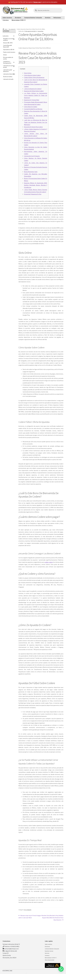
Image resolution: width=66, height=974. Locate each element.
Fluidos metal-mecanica (9, 52)
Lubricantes (8, 36)
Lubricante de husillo (8, 79)
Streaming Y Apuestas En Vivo (32, 194)
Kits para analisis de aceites (8, 58)
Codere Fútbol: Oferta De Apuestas (34, 77)
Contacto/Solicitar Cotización (33, 17)
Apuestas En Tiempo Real (31, 100)
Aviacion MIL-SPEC (8, 43)
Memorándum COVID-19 (18, 20)
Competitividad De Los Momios (33, 109)
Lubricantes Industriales (9, 74)
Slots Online (27, 73)
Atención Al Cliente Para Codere (33, 127)
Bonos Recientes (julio (30, 172)
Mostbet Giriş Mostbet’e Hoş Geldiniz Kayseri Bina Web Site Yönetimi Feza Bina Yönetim (52, 918)
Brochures (18, 17)
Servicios (47, 17)
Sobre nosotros (7, 17)
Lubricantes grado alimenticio (8, 70)
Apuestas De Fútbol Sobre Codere (34, 91)
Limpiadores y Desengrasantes (8, 62)
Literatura (6, 20)
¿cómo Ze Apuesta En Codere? (33, 89)
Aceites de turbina (7, 76)
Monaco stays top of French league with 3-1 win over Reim (29, 917)
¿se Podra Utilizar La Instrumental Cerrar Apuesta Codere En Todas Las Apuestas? (35, 95)
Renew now (37, 2)
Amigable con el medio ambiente (8, 39)
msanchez (40, 31)
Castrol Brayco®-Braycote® (7, 46)
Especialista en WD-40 (8, 49)
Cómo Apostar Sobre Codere (32, 75)
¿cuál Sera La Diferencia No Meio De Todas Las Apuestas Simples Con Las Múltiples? (35, 122)
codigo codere (49, 562)
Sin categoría (12, 29)
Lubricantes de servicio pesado (9, 66)
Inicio (6, 29)
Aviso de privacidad (49, 960)
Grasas (5, 55)
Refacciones (57, 17)
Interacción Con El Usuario (32, 156)
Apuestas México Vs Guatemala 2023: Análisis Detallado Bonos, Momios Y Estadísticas (35, 185)
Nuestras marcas (49, 951)
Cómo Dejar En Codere (30, 107)
